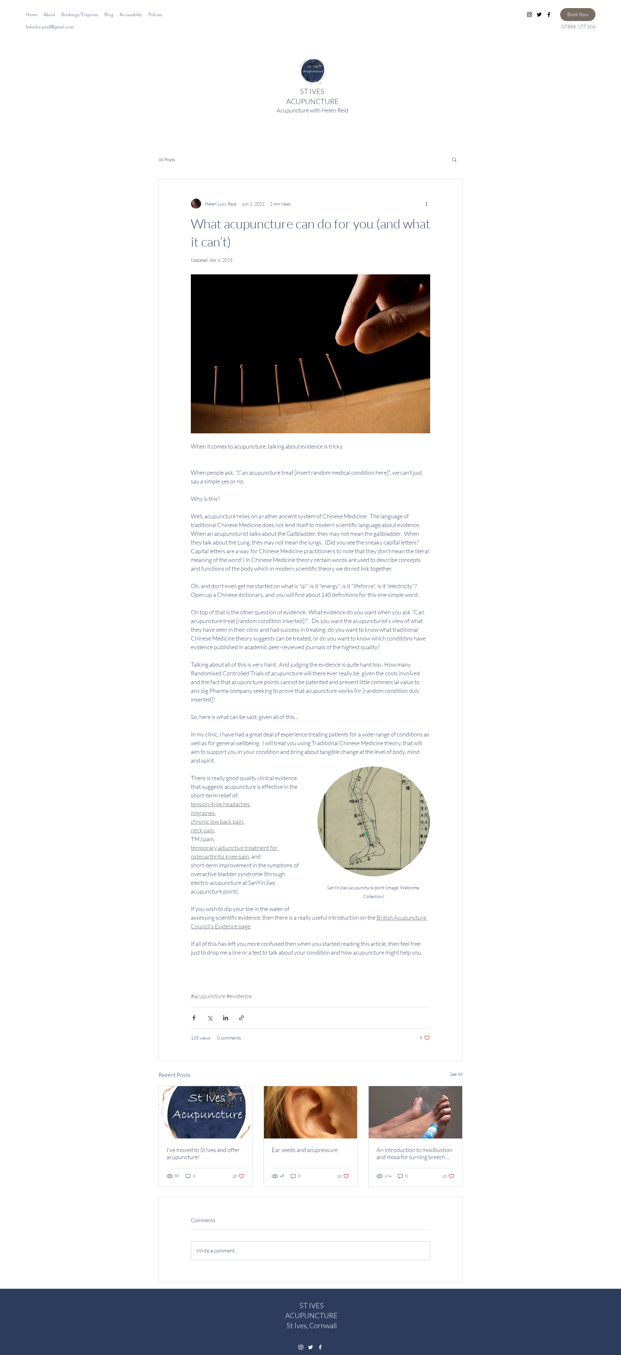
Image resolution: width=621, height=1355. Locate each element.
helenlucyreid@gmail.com (50, 27)
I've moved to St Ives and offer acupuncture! (203, 1153)
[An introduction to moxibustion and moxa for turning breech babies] (415, 1112)
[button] (454, 159)
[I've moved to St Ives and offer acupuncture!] (205, 1112)
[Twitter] (539, 14)
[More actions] (426, 203)
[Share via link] (241, 1018)
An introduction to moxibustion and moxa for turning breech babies (414, 1153)
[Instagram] (529, 14)
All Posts (166, 159)
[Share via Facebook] (194, 1018)
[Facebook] (549, 14)
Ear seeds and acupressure (305, 1149)
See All (456, 1074)
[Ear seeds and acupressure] (310, 1112)
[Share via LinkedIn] (226, 1018)
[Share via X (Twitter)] (210, 1018)
